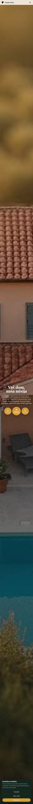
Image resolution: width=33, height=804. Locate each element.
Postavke (16, 791)
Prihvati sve (16, 800)
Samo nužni (16, 796)
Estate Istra (9, 2)
